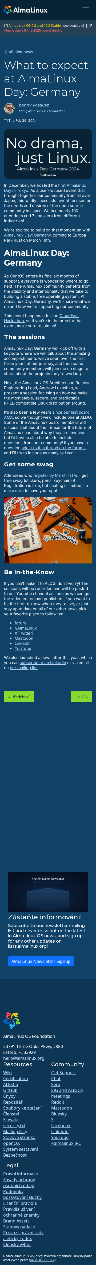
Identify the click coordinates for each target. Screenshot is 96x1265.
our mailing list (24, 667)
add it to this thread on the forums (54, 447)
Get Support (63, 1073)
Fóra (55, 1084)
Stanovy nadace (19, 1227)
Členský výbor (17, 1244)
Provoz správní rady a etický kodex (23, 1235)
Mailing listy (15, 1131)
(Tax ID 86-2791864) (42, 1260)
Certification (15, 1078)
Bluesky (59, 1114)
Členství (11, 1114)
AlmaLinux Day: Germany (27, 235)
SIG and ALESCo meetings (67, 1093)
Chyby (9, 1096)
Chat (56, 1078)
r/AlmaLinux (26, 628)
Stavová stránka (19, 1137)
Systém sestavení (20, 1149)
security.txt (14, 1126)
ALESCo (10, 1084)
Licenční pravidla (20, 1203)
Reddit (57, 1102)
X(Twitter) (24, 633)
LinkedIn (23, 643)
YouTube (23, 648)
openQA (11, 1143)
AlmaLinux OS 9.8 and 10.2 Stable (35, 25)
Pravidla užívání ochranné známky (21, 1212)
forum (20, 623)
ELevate (11, 1120)
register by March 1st (53, 475)
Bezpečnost (15, 1155)
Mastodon (24, 638)
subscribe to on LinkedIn (43, 662)
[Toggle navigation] (85, 10)
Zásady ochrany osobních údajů (19, 1182)
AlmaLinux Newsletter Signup (41, 961)
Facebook (61, 1126)
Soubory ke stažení (22, 1108)
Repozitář (13, 1102)
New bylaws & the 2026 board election (34, 30)
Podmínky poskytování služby (22, 1194)
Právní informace (20, 1174)
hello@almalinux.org (24, 1058)
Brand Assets (16, 1221)
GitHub (10, 1090)
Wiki (7, 1073)
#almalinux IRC (66, 1143)
